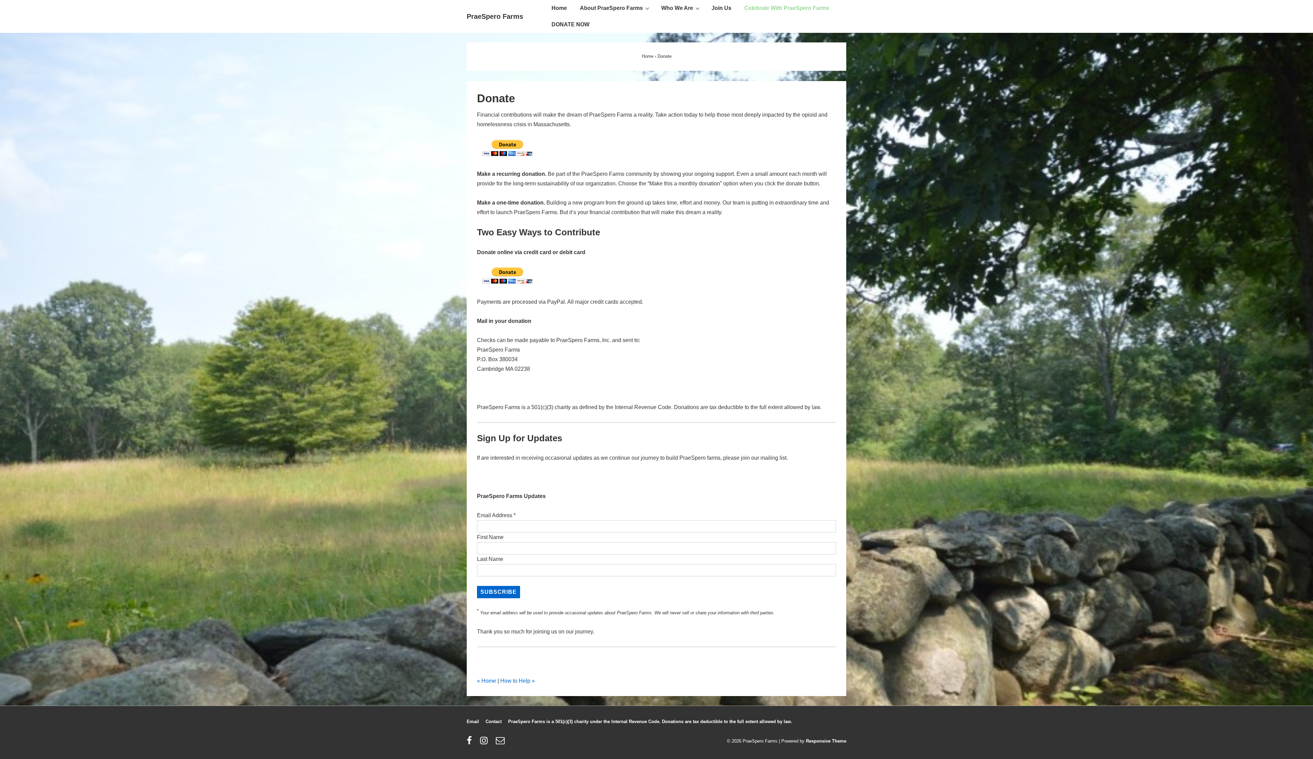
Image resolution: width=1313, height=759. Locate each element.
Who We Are (677, 8)
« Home (486, 681)
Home (559, 8)
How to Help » (517, 681)
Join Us (721, 8)
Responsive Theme (826, 741)
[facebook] (471, 742)
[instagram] (485, 742)
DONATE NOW (570, 24)
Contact (494, 721)
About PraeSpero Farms (611, 8)
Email (473, 721)
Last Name (490, 559)
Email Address (496, 515)
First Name (490, 537)
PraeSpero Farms (495, 16)
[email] (501, 742)
